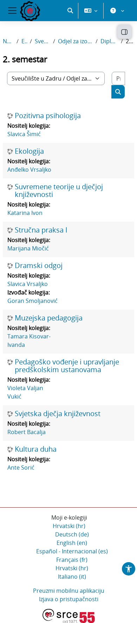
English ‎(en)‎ (72, 543)
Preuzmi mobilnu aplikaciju (68, 591)
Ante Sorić (20, 467)
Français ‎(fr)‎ (71, 560)
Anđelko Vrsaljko (29, 169)
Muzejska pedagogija (49, 318)
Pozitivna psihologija (48, 116)
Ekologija (29, 151)
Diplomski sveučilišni (109, 41)
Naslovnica (8, 41)
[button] (70, 10)
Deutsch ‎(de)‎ (72, 534)
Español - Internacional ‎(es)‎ (72, 551)
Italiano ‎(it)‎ (72, 576)
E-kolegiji (24, 41)
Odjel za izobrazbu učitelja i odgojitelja (75, 41)
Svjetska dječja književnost (57, 414)
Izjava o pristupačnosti (68, 599)
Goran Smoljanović (32, 301)
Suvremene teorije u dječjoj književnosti (59, 190)
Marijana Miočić (28, 248)
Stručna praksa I (41, 230)
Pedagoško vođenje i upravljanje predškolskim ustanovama (67, 366)
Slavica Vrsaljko (27, 284)
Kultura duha (36, 449)
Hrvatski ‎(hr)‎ (69, 526)
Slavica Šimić (24, 134)
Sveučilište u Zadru (43, 41)
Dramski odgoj (39, 265)
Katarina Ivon (25, 213)
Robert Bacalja (26, 432)
